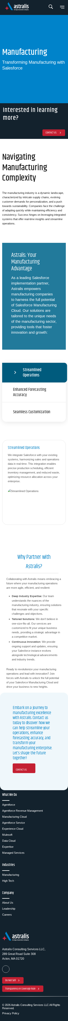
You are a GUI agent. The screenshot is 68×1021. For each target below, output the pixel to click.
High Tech (8, 880)
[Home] (17, 6)
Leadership (8, 908)
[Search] (51, 7)
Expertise (7, 846)
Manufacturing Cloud (14, 816)
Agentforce (8, 804)
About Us (7, 902)
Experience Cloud (12, 828)
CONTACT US (21, 769)
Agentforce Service (13, 822)
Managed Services (13, 852)
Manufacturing (10, 874)
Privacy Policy (10, 1013)
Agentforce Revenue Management (22, 810)
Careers (7, 914)
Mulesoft (7, 834)
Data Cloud (8, 840)
